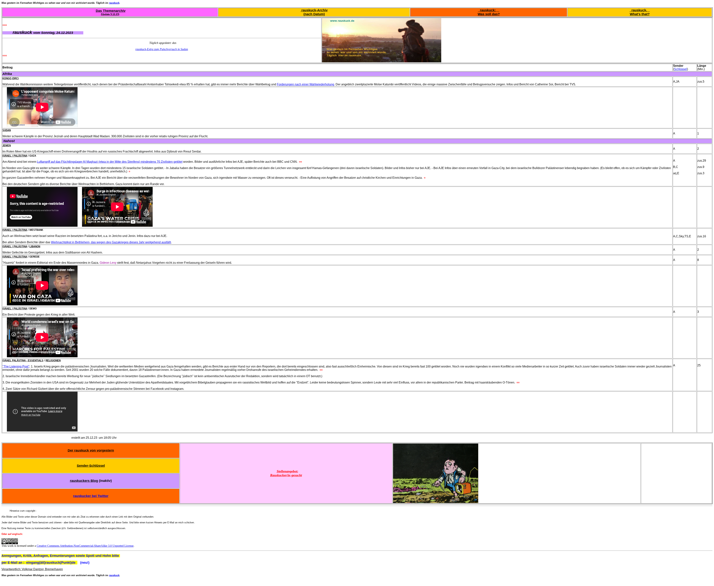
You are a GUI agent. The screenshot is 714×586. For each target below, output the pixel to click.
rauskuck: (488, 10)
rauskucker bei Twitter (90, 496)
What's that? (640, 14)
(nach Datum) (314, 14)
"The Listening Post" (15, 366)
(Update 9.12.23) (110, 14)
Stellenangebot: (287, 471)
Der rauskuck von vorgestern (91, 450)
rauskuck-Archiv (314, 10)
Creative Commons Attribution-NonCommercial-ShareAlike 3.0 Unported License (85, 545)
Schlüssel (680, 69)
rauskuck (114, 2)
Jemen (6, 145)
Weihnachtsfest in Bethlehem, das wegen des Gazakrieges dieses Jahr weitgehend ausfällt (111, 242)
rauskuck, (640, 10)
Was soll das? (489, 14)
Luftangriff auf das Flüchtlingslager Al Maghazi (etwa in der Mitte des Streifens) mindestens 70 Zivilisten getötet (109, 161)
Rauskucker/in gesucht (286, 475)
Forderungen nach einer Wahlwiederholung (305, 84)
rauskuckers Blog (84, 481)
